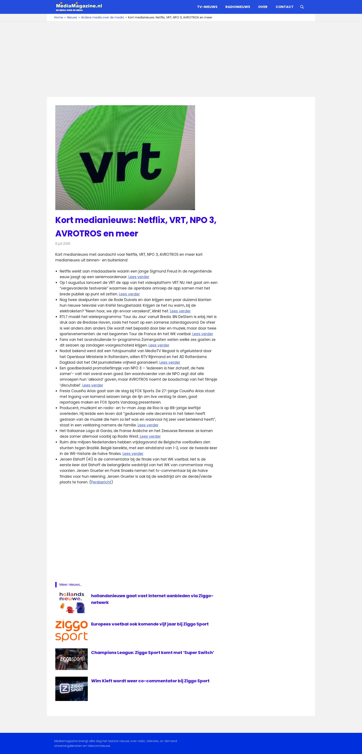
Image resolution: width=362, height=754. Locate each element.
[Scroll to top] (356, 748)
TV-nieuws (207, 6)
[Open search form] (302, 6)
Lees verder (138, 276)
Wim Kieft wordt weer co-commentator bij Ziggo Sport (150, 681)
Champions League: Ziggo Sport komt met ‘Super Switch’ (152, 652)
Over (263, 6)
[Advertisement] (181, 59)
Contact (284, 6)
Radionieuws (237, 6)
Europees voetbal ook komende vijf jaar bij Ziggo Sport (150, 624)
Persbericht (101, 482)
